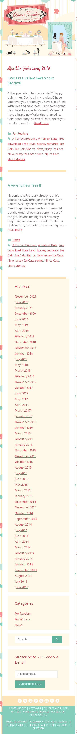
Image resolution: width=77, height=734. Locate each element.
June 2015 (21, 479)
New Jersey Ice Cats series (25, 154)
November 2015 (25, 456)
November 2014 (25, 507)
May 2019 (21, 325)
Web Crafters (49, 725)
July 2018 (21, 359)
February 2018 (24, 376)
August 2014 (23, 524)
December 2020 (25, 314)
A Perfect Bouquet (24, 139)
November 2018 (25, 348)
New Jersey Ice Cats (50, 149)
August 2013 (23, 576)
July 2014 (21, 530)
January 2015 (23, 496)
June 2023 (21, 302)
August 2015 (23, 467)
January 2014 (23, 559)
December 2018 (25, 342)
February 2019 (24, 336)
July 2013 (21, 581)
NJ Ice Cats (52, 154)
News (16, 240)
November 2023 (25, 296)
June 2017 (21, 393)
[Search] (57, 639)
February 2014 (24, 553)
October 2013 (24, 564)
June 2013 (21, 587)
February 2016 (24, 439)
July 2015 (21, 473)
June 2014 (21, 536)
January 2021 (23, 308)
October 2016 (24, 428)
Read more (41, 123)
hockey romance (48, 144)
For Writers (22, 619)
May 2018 (21, 365)
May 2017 (21, 399)
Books (22, 708)
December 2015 (25, 450)
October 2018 (24, 353)
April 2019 (22, 331)
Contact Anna (52, 708)
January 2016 (23, 445)
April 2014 (22, 542)
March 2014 (23, 547)
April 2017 (22, 405)
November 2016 (25, 422)
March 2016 (23, 433)
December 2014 (25, 502)
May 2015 (21, 485)
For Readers (20, 133)
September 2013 (26, 570)
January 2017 (23, 416)
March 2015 (23, 490)
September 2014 (26, 519)
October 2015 (24, 462)
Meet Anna (35, 708)
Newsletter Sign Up (52, 711)
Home (12, 708)
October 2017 (24, 388)
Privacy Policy (38, 715)
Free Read (28, 144)
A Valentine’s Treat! (24, 185)
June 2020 (21, 319)
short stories (16, 159)
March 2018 (23, 371)
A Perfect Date (47, 139)
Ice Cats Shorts (25, 149)
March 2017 (23, 410)
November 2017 (25, 382)
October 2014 (24, 513)
